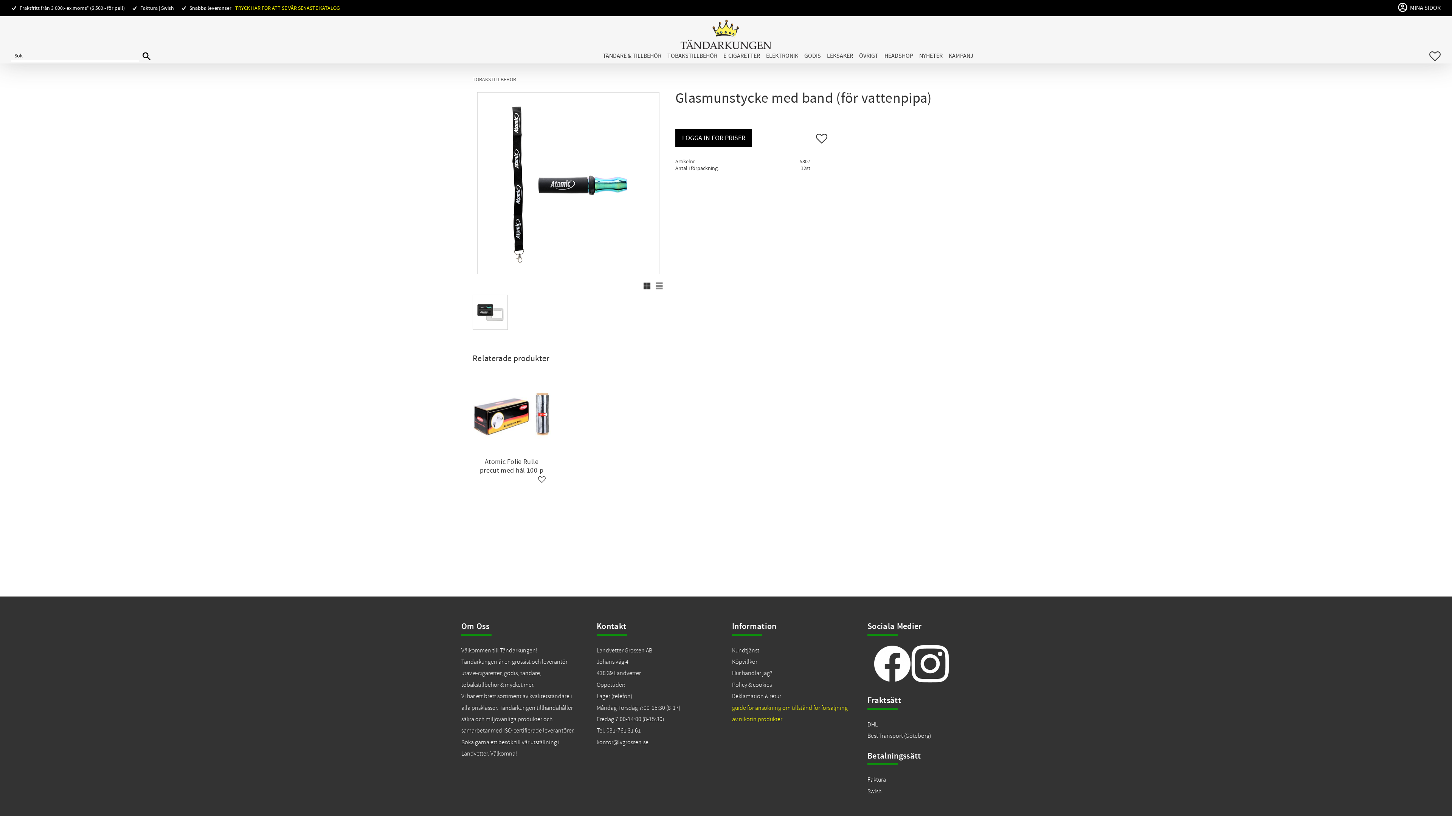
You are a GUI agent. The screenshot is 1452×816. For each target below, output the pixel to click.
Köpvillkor (744, 662)
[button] (1435, 56)
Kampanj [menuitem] (961, 56)
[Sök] (146, 56)
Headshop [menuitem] (898, 56)
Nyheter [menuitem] (931, 56)
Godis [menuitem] (812, 56)
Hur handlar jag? (752, 673)
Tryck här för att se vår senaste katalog (287, 8)
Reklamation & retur (756, 696)
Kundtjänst (745, 650)
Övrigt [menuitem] (868, 56)
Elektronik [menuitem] (782, 56)
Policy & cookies (752, 685)
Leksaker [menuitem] (840, 56)
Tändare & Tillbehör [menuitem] (632, 56)
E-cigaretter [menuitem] (741, 56)
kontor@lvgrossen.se (622, 742)
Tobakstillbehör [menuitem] (692, 56)
